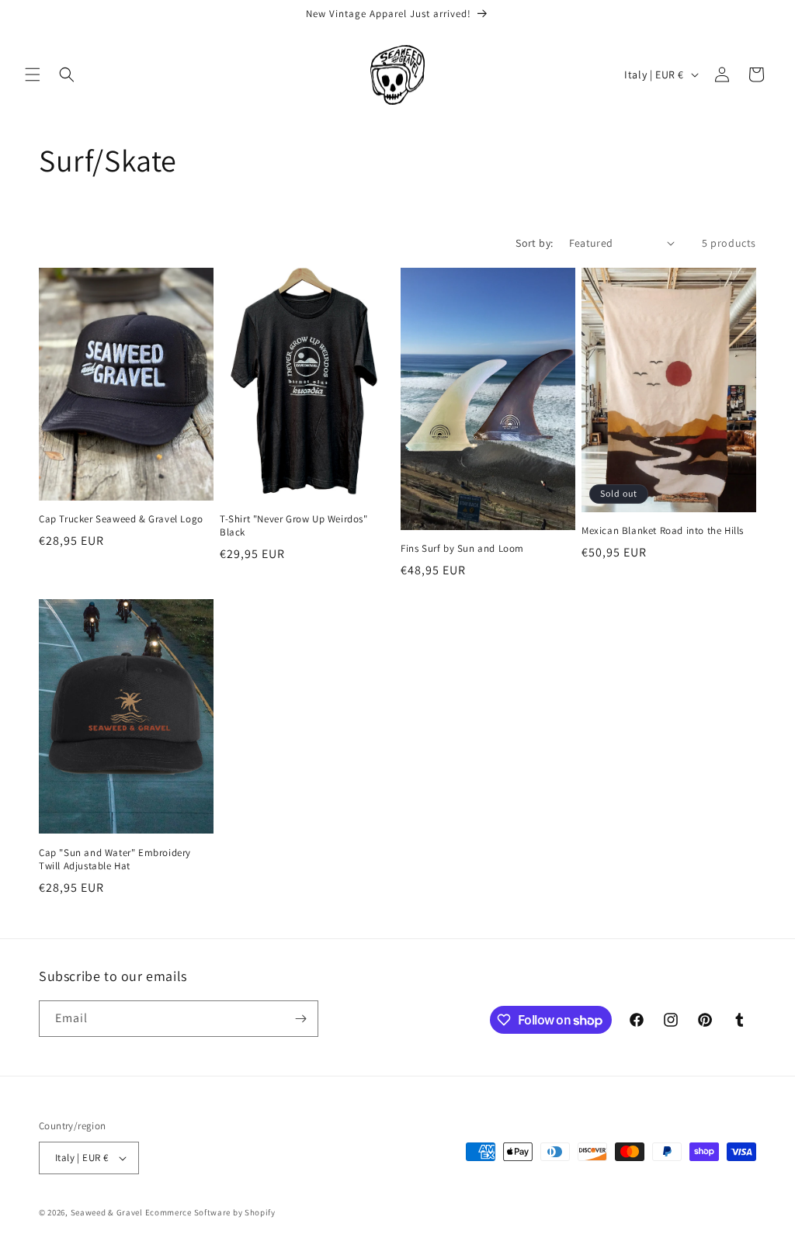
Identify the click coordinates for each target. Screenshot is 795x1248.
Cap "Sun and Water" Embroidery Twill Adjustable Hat (115, 859)
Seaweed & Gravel (107, 1212)
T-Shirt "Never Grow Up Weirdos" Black (294, 526)
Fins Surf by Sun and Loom (462, 549)
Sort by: (534, 243)
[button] (33, 74)
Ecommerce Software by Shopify (210, 1212)
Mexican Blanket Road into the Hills (662, 531)
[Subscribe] (300, 1018)
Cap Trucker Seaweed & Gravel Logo (121, 519)
